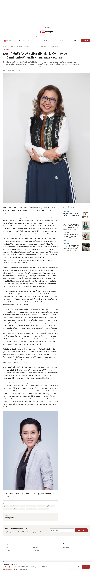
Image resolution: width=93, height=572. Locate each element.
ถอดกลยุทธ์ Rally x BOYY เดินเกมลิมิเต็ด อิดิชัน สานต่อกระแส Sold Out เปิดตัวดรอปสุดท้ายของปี (72, 236)
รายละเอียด (77, 567)
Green (40, 41)
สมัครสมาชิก (86, 40)
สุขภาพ (6, 506)
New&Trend (12, 46)
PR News (63, 41)
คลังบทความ (66, 547)
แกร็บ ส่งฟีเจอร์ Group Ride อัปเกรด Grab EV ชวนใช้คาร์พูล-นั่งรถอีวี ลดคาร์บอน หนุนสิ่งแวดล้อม (71, 247)
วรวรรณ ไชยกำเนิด (31, 509)
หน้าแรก (5, 46)
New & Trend (32, 41)
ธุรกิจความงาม (50, 506)
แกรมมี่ (22, 506)
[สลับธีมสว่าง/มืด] (78, 40)
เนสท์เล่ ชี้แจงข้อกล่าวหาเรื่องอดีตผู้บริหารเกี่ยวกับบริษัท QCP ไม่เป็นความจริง (71, 215)
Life (57, 41)
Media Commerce (43, 509)
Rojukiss (22, 509)
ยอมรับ (86, 567)
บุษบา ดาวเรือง (7, 509)
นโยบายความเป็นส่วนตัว (11, 569)
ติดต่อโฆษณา (36, 550)
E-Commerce (41, 506)
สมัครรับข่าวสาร (81, 530)
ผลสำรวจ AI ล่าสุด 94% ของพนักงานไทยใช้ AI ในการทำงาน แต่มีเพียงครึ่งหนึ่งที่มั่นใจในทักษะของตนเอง (71, 225)
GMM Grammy (31, 506)
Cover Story (22, 41)
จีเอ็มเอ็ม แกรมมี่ (14, 506)
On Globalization (49, 41)
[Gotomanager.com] (46, 31)
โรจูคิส (15, 509)
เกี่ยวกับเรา (35, 547)
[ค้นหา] (75, 40)
